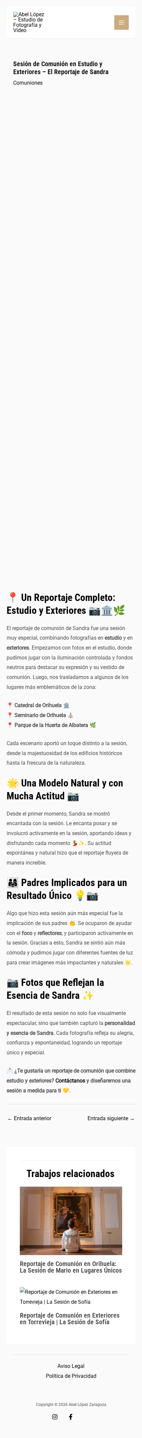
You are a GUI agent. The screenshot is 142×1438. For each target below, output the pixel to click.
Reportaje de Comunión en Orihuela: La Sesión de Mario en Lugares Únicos (71, 1267)
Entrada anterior (29, 1118)
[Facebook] (71, 1417)
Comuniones (28, 83)
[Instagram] (55, 1417)
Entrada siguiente (111, 1118)
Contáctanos (70, 1081)
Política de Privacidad (71, 1376)
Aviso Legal (71, 1366)
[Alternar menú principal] (121, 22)
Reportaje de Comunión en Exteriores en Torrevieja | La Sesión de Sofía (70, 1318)
